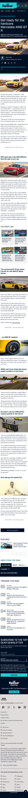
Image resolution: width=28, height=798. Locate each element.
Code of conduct (7, 730)
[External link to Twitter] (14, 707)
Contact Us (4, 712)
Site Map (5, 738)
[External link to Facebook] (3, 707)
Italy (3, 787)
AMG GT (15, 565)
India (3, 784)
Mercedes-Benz (6, 565)
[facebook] (5, 62)
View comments (13, 530)
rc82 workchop (16, 322)
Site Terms (5, 727)
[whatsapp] (11, 62)
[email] (14, 62)
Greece (4, 779)
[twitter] (8, 62)
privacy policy (22, 670)
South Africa (20, 782)
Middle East (19, 790)
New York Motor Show (8, 16)
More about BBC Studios (9, 765)
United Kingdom (9, 703)
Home (2, 11)
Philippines (19, 776)
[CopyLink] (2, 63)
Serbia (18, 779)
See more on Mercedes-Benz (9, 573)
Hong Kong (5, 782)
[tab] (6, 565)
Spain (18, 784)
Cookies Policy (5, 717)
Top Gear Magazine (8, 735)
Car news (7, 11)
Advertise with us (7, 733)
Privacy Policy (4, 715)
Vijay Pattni (8, 57)
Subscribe (14, 675)
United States (19, 703)
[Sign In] (19, 5)
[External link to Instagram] (8, 707)
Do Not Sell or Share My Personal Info (11, 720)
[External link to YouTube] (19, 707)
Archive (3, 723)
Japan (4, 790)
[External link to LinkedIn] (24, 707)
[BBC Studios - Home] (4, 699)
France (4, 776)
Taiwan (18, 787)
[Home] (10, 5)
